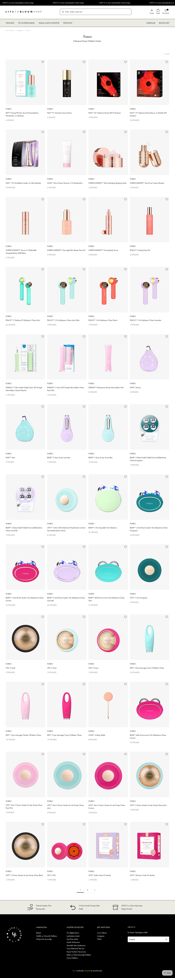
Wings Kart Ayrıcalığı (44, 939)
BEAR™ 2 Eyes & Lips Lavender (58, 457)
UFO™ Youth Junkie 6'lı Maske (99, 875)
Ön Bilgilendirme (73, 933)
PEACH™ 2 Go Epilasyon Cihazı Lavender (145, 320)
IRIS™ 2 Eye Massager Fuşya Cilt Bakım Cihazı (64, 735)
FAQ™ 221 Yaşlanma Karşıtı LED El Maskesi (104, 113)
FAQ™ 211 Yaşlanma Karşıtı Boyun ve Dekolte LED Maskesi (148, 114)
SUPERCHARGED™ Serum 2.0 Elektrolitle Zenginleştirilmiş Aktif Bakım (21, 251)
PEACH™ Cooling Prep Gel (140, 250)
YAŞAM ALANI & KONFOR (49, 23)
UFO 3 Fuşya (93, 668)
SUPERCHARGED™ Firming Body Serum (103, 250)
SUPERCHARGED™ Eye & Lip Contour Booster (147, 183)
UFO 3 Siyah (10, 668)
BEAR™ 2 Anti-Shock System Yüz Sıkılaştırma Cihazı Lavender (66, 599)
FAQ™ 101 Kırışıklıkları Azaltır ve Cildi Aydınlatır (23, 183)
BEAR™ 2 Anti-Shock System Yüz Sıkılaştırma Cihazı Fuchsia (24, 599)
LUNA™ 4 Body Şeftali (96, 735)
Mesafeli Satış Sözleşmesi (76, 945)
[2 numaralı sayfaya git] (94, 889)
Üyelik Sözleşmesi (73, 942)
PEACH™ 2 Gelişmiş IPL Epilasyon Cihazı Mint (23, 320)
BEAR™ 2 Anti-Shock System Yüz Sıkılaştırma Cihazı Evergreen (149, 529)
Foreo (28, 30)
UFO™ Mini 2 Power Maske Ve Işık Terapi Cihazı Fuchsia (106, 806)
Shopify (87, 970)
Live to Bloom (102, 933)
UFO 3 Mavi (52, 668)
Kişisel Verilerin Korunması (76, 951)
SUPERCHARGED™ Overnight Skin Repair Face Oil (66, 250)
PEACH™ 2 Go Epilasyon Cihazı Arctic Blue (63, 320)
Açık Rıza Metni (72, 939)
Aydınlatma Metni (73, 936)
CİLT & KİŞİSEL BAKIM (26, 23)
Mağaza (20, 30)
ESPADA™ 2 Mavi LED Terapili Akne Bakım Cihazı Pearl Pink (65, 389)
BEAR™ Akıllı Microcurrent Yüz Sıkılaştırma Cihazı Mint (106, 599)
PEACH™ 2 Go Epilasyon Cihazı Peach (103, 320)
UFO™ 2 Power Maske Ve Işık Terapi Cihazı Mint (148, 805)
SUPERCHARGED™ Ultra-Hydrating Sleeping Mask (107, 183)
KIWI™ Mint (10, 457)
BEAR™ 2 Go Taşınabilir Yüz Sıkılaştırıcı (102, 527)
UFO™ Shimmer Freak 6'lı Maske (142, 875)
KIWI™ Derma (135, 387)
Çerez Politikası (72, 958)
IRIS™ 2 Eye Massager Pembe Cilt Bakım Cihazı (23, 735)
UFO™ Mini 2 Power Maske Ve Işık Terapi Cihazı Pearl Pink (24, 806)
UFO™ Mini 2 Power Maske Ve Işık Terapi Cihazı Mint (65, 806)
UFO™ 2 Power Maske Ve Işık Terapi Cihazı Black (24, 875)
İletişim (38, 933)
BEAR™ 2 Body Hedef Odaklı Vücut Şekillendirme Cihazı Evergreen (148, 459)
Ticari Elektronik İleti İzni (75, 948)
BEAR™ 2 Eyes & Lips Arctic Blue (100, 457)
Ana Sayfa (10, 30)
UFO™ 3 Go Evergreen (139, 597)
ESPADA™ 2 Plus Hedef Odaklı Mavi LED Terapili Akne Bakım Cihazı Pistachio (24, 389)
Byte (74, 970)
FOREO (9, 109)
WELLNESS (10, 23)
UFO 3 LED (51, 875)
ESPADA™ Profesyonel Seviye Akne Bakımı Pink (106, 387)
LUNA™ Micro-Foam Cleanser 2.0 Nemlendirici (65, 183)
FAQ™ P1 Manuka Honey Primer (59, 113)
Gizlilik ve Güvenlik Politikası (46, 936)
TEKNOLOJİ (67, 23)
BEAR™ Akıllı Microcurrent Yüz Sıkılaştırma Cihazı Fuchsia (148, 736)
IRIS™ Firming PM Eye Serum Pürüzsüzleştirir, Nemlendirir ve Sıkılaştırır (22, 114)
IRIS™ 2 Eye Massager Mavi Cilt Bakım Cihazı (147, 668)
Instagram (100, 936)
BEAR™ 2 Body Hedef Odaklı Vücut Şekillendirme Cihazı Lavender (24, 529)
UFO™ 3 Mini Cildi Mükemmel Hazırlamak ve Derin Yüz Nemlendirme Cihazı (66, 529)
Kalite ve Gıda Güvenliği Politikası (79, 955)
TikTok (99, 939)
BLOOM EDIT (164, 23)
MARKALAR (150, 23)
